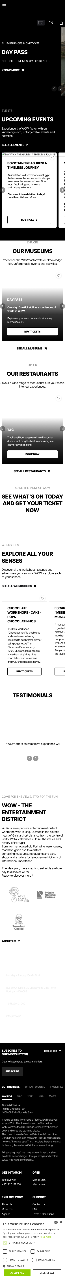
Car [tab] (19, 1095)
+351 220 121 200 (15, 1003)
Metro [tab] (52, 1095)
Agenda (6, 1213)
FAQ (34, 1209)
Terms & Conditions (43, 1213)
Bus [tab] (41, 1095)
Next (60, 88)
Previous (2, 190)
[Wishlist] (52, 157)
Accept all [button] (17, 1272)
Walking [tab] (7, 1095)
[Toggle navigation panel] (4, 4)
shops (6, 857)
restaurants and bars (42, 853)
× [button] (61, 1222)
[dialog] (32, 1249)
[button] (32, 1266)
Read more (45, 1236)
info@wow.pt (13, 1015)
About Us (7, 1204)
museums (22, 853)
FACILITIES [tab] (56, 1086)
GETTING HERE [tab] (11, 1086)
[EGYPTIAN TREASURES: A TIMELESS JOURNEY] (29, 154)
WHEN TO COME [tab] (35, 1086)
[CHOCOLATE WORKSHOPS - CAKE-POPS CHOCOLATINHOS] (24, 597)
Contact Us (38, 1204)
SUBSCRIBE (12, 1071)
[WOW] (38, 11)
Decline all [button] (47, 1272)
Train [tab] (30, 1095)
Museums (7, 1209)
